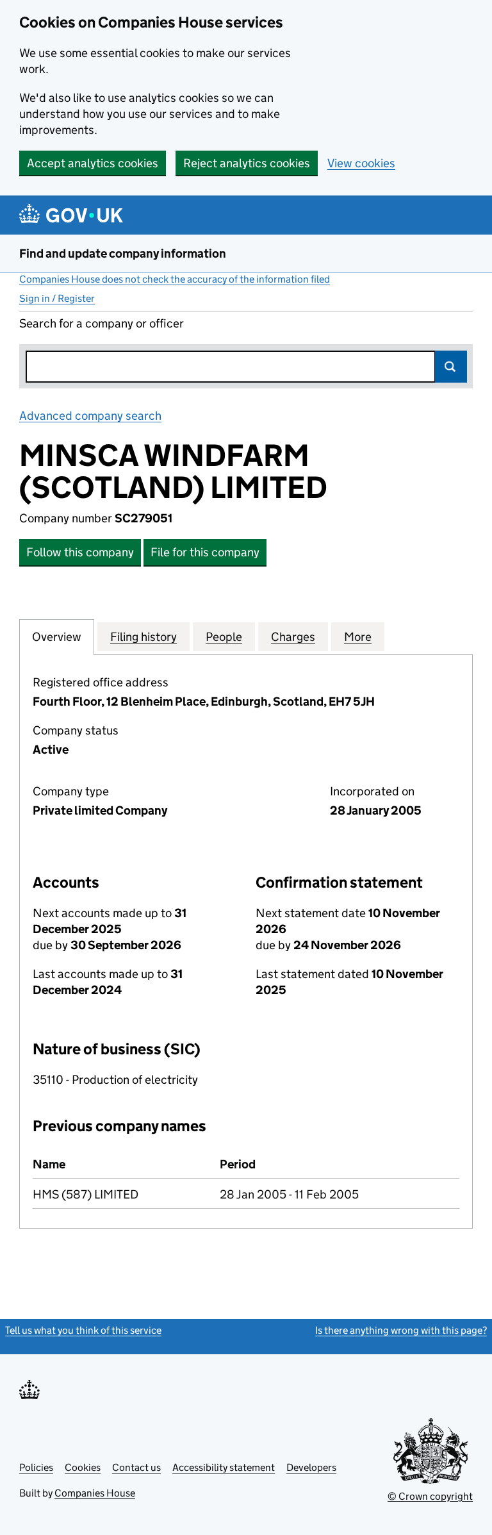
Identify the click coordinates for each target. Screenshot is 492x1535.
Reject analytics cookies (246, 163)
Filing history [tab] (143, 636)
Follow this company (80, 552)
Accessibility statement (223, 1467)
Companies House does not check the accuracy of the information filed (174, 279)
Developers (311, 1467)
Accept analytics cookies (92, 163)
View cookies (361, 163)
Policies (36, 1467)
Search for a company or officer (101, 323)
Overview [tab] (56, 636)
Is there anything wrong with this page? (401, 1330)
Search (451, 367)
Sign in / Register (57, 298)
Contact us (136, 1467)
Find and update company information (122, 253)
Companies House (94, 1493)
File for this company (205, 552)
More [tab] (358, 636)
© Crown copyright (430, 1496)
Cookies (83, 1467)
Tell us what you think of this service (83, 1330)
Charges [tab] (293, 636)
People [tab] (224, 636)
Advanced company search (90, 415)
